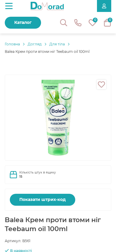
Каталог (23, 22)
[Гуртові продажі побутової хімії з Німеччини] (47, 6)
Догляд (35, 44)
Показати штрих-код (42, 199)
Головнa (12, 44)
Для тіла (57, 44)
